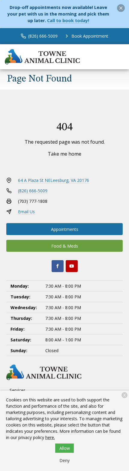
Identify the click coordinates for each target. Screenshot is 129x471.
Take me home (64, 154)
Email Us (26, 211)
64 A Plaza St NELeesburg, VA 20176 (53, 180)
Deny (64, 460)
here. (50, 437)
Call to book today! (68, 20)
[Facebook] (58, 266)
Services (18, 390)
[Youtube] (72, 266)
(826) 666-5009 (32, 191)
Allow (64, 448)
